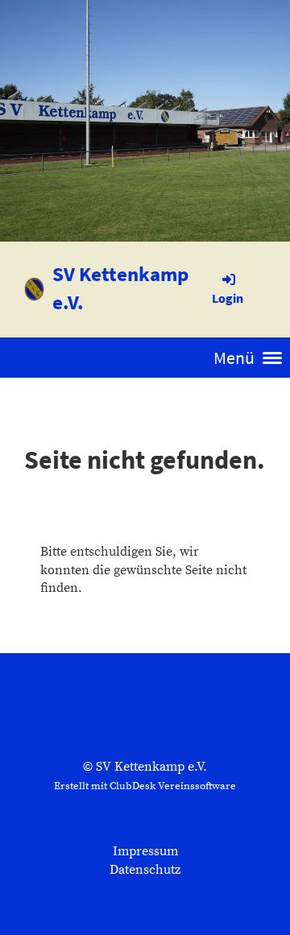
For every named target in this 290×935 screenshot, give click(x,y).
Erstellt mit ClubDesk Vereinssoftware (145, 786)
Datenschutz (145, 870)
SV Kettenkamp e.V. (120, 288)
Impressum (145, 851)
